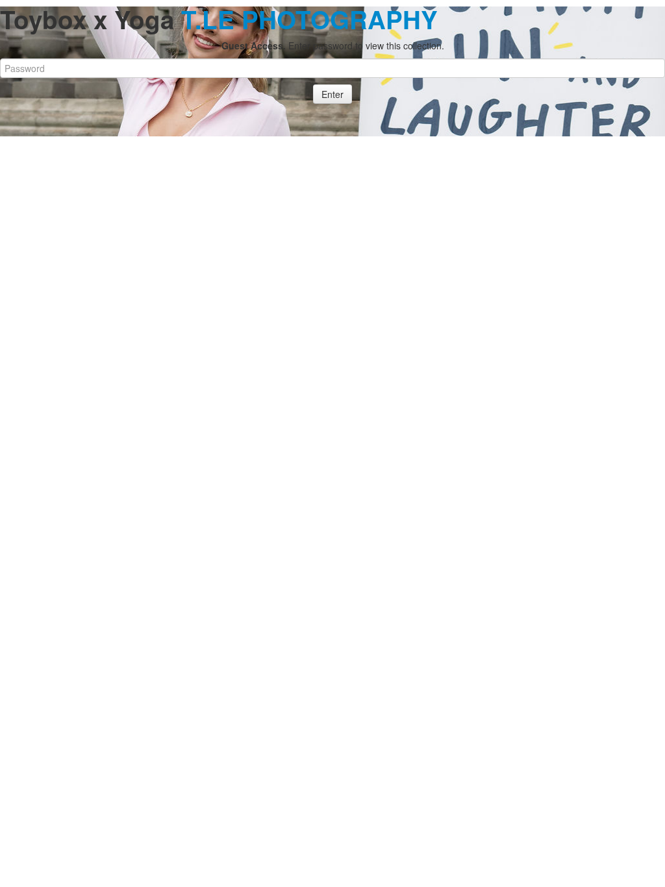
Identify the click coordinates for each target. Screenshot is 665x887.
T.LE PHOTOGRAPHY (309, 19)
